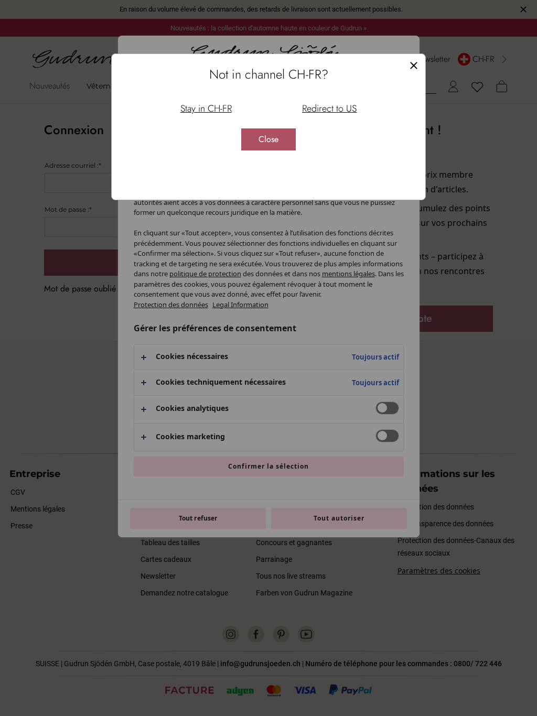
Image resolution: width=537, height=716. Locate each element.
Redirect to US (329, 108)
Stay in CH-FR (206, 108)
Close (268, 139)
